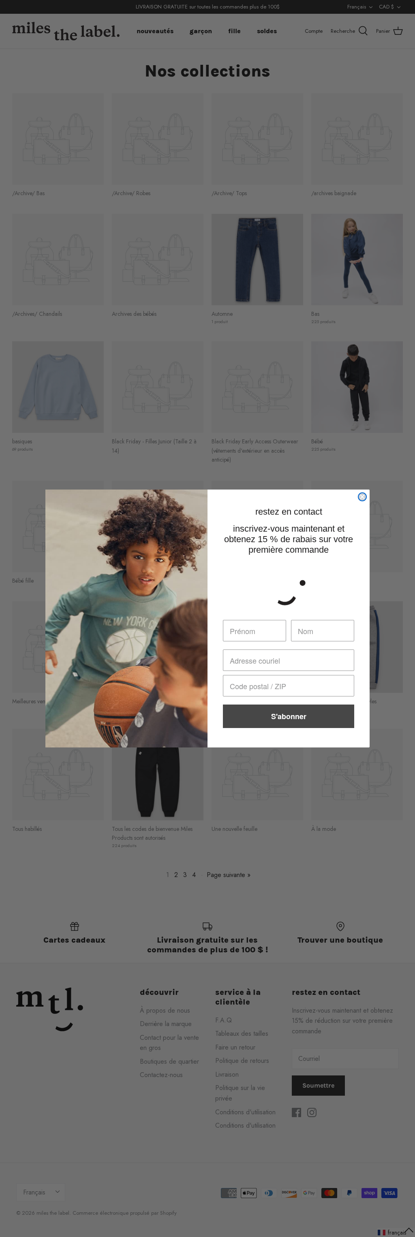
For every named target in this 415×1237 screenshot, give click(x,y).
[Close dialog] (362, 497)
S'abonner (288, 716)
